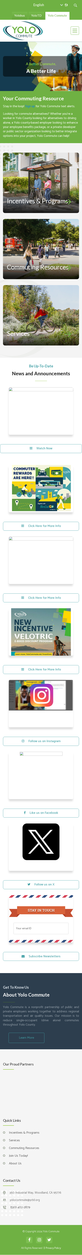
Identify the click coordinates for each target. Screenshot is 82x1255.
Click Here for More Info (44, 526)
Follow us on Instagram (44, 741)
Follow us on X (44, 884)
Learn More (26, 1037)
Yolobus (19, 15)
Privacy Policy (53, 1226)
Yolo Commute (57, 15)
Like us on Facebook (44, 813)
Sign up (30, 106)
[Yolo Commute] (23, 30)
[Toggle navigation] (75, 30)
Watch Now (44, 448)
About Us (15, 1141)
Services (18, 333)
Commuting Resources (37, 267)
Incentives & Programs (37, 201)
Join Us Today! (18, 1133)
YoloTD (36, 15)
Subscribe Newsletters (45, 956)
